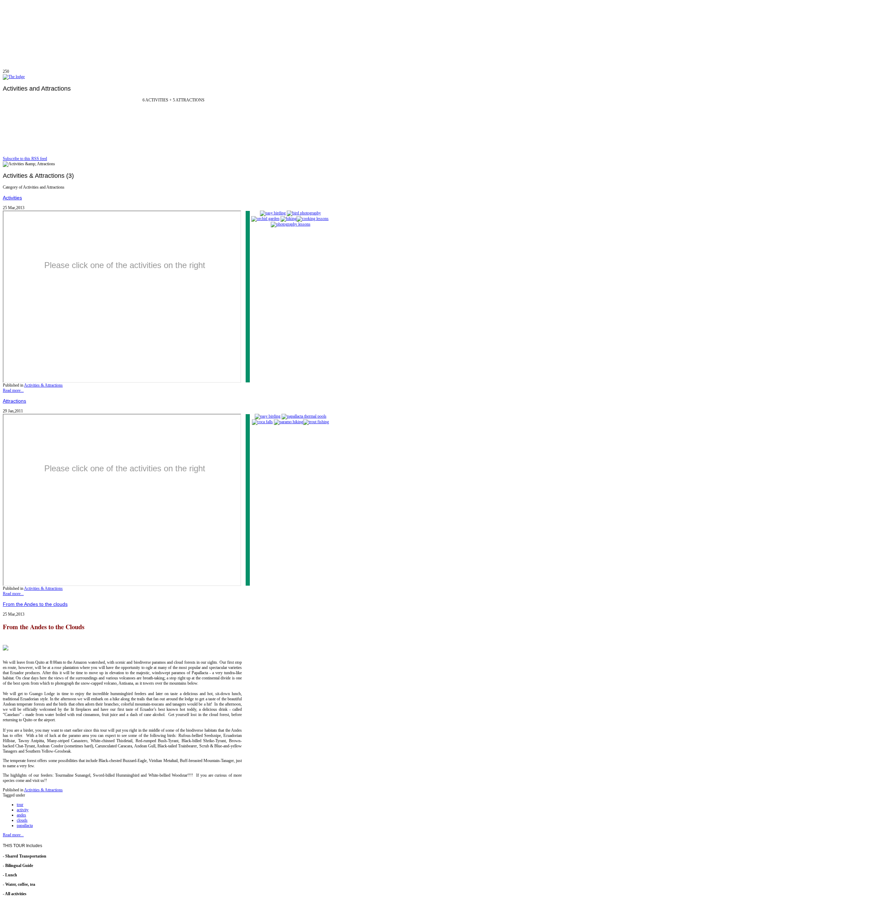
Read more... (13, 390)
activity (23, 809)
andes (21, 815)
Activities (12, 197)
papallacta (25, 825)
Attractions (14, 401)
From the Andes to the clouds (35, 604)
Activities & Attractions (43, 385)
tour (20, 804)
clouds (22, 820)
